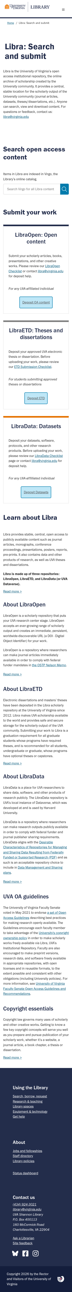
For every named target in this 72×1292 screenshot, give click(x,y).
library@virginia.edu (27, 1209)
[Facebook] (26, 1252)
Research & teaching (27, 1101)
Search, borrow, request (30, 1096)
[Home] (25, 7)
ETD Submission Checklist (32, 367)
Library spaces (23, 1106)
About (19, 1142)
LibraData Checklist (49, 456)
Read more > (12, 591)
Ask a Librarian (23, 1238)
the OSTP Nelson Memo (49, 665)
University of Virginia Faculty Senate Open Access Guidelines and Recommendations (34, 989)
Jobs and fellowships (27, 1151)
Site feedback (23, 1243)
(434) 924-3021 (24, 1204)
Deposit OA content (36, 302)
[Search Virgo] (64, 189)
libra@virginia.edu (16, 117)
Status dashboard (25, 1173)
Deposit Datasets (36, 492)
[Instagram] (36, 1252)
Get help (19, 1116)
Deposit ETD (36, 398)
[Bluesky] (16, 1252)
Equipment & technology (30, 1112)
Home (10, 23)
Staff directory (23, 1156)
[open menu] (64, 9)
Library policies (23, 1161)
